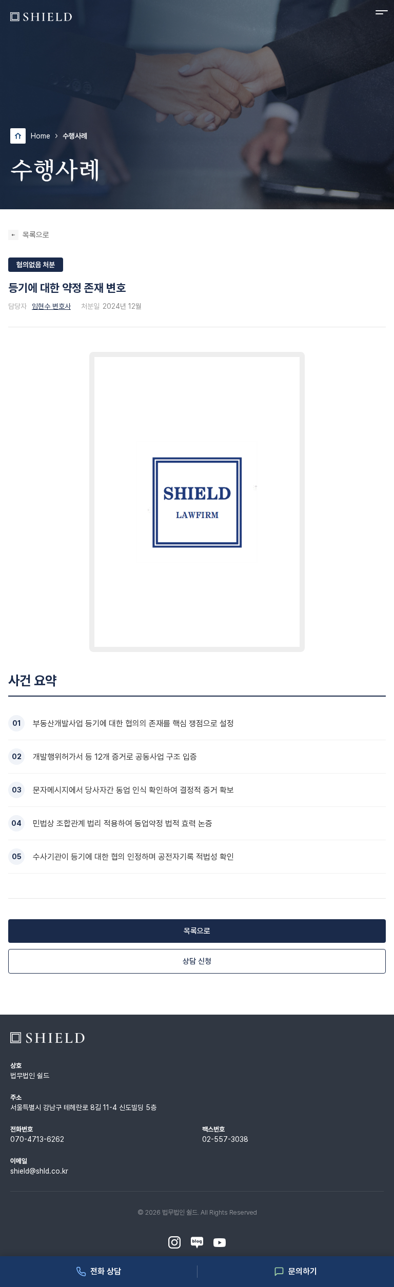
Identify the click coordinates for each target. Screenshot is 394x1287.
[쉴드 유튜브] (219, 1243)
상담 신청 (197, 961)
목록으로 (36, 235)
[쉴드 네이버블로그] (197, 1243)
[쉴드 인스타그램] (174, 1243)
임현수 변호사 (51, 306)
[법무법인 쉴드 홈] (41, 16)
